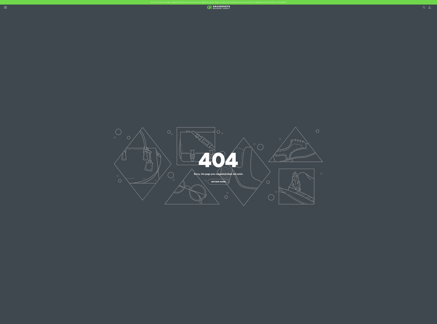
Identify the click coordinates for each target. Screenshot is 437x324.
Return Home (218, 182)
